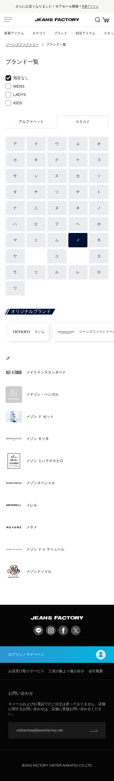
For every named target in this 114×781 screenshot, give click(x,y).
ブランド (60, 33)
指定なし (21, 78)
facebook (63, 630)
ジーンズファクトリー (22, 44)
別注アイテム (85, 33)
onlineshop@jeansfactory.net (40, 730)
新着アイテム (14, 33)
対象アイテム (90, 6)
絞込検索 (97, 20)
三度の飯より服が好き (66, 671)
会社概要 (96, 671)
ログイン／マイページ (26, 654)
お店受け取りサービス (26, 671)
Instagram (51, 630)
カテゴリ (39, 33)
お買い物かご (106, 20)
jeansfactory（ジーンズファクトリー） (57, 20)
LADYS (19, 94)
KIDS (17, 103)
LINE (38, 630)
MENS (18, 86)
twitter (76, 630)
